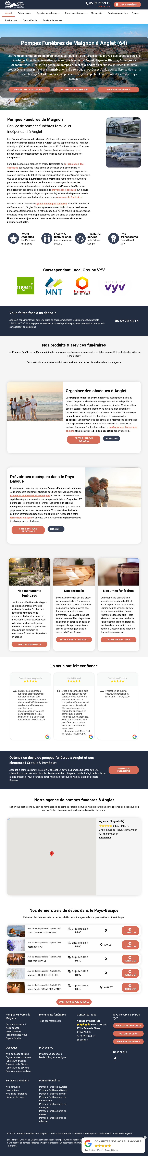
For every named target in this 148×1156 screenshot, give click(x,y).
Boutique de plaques (52, 20)
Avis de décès (24, 13)
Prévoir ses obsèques (75, 13)
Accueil (8, 13)
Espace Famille (30, 20)
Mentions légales (123, 1133)
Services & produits (117, 13)
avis (125, 826)
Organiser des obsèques (48, 13)
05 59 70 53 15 (127, 321)
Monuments (96, 13)
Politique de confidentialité (98, 1133)
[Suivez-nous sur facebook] (116, 1059)
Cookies (78, 1133)
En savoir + (105, 837)
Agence (135, 13)
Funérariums (11, 20)
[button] (52, 854)
